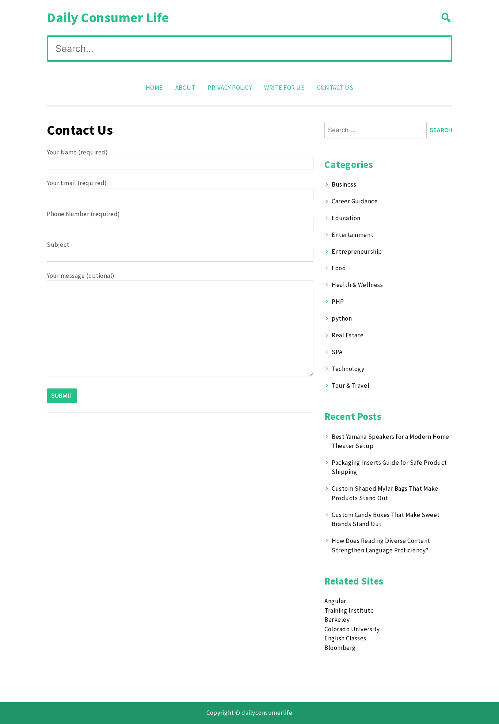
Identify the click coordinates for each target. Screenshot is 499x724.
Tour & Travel (350, 386)
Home (154, 88)
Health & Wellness (357, 285)
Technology (348, 369)
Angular (335, 601)
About (185, 88)
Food (339, 268)
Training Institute (349, 610)
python (342, 318)
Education (346, 218)
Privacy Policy (229, 88)
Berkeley (337, 620)
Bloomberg (340, 648)
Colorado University (352, 629)
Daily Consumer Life (108, 17)
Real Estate (348, 335)
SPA (337, 352)
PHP (338, 302)
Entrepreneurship (357, 252)
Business (344, 184)
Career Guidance (355, 201)
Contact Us (335, 88)
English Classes (345, 638)
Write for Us (284, 88)
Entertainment (352, 235)
